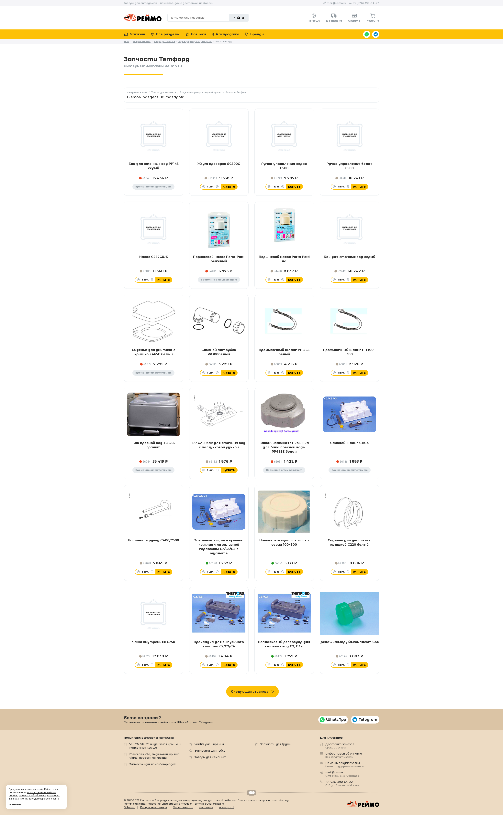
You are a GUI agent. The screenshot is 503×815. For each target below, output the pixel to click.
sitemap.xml (226, 807)
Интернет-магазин (137, 92)
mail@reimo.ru (336, 3)
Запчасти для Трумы (275, 744)
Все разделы (167, 34)
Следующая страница (251, 691)
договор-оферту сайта (46, 798)
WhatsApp (366, 34)
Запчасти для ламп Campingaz (152, 764)
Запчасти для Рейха (210, 750)
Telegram (375, 34)
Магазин (137, 34)
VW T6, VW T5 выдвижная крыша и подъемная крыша (155, 745)
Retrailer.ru (251, 793)
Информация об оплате (343, 755)
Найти (238, 17)
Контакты (206, 807)
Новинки (198, 34)
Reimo (143, 18)
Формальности (183, 807)
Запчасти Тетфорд (236, 92)
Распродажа (227, 34)
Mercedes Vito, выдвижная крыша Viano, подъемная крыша (154, 755)
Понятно (15, 804)
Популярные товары (153, 807)
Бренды (256, 34)
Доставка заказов (339, 745)
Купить (229, 186)
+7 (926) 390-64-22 (366, 3)
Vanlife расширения (209, 744)
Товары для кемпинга (163, 92)
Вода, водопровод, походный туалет (200, 92)
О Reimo (129, 807)
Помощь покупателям (344, 764)
